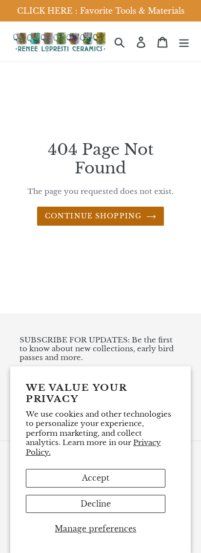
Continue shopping (93, 216)
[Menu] (184, 41)
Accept (95, 478)
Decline (95, 504)
